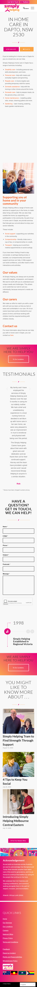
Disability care (10, 69)
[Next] (32, 631)
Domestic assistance (12, 86)
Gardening (8, 104)
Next (30, 389)
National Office (8, 934)
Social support (10, 233)
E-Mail (5, 536)
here (11, 335)
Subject (6, 555)
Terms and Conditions (10, 942)
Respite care (9, 81)
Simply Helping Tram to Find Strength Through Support (18, 740)
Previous (7, 389)
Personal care (10, 75)
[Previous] (28, 631)
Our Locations (8, 926)
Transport (8, 245)
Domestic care (10, 92)
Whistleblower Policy (10, 961)
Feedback (25, 2)
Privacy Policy (8, 938)
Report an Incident (9, 953)
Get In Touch (14, 2)
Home (5, 919)
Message (6, 574)
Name (5, 527)
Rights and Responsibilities (12, 957)
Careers (5, 930)
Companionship (10, 239)
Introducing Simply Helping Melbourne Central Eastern (16, 821)
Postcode (6, 564)
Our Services (7, 923)
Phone (5, 545)
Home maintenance (12, 98)
